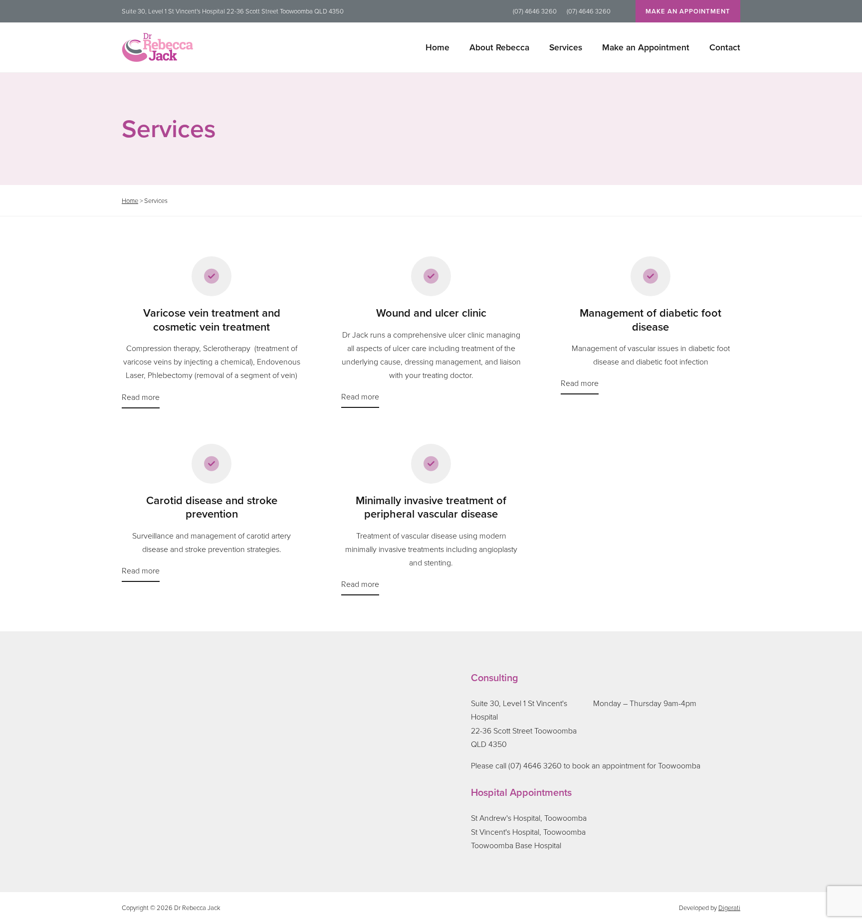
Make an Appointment (645, 47)
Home (437, 47)
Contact (724, 47)
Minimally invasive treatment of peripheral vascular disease (431, 507)
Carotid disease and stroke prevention (211, 507)
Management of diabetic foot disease (650, 320)
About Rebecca (499, 47)
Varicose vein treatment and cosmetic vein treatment (211, 320)
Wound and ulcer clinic (431, 313)
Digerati (729, 907)
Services (565, 47)
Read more (141, 396)
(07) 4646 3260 (535, 10)
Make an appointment (688, 11)
